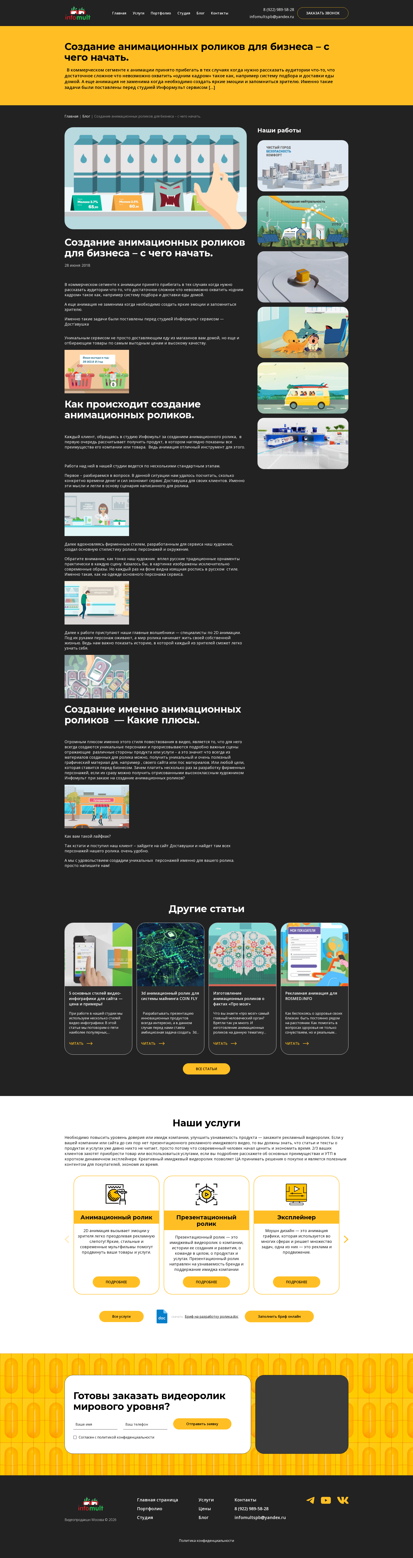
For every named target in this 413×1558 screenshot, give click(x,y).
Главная (119, 13)
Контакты (219, 13)
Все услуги (121, 1316)
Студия (183, 13)
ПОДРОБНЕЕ (116, 1282)
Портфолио (161, 13)
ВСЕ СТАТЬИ (206, 1069)
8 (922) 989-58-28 (278, 9)
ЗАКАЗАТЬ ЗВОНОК (323, 13)
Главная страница (157, 1500)
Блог (201, 13)
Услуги (138, 13)
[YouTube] (326, 1501)
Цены (205, 1508)
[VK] (342, 1501)
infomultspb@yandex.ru (272, 16)
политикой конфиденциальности (125, 1437)
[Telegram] (310, 1501)
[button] (346, 1239)
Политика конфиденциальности (206, 1540)
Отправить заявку (202, 1424)
